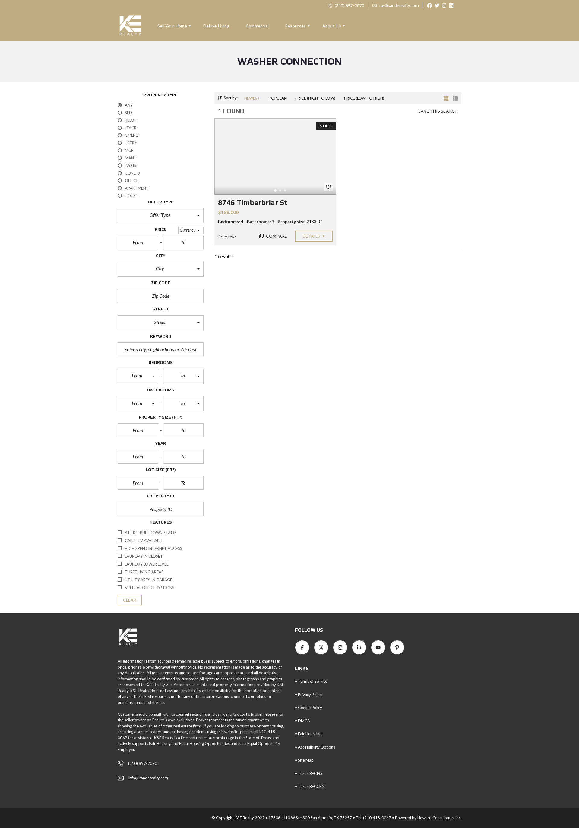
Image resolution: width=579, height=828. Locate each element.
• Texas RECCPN (309, 786)
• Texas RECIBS (308, 773)
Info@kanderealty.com (148, 777)
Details (312, 236)
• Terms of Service (311, 681)
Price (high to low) (315, 98)
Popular (277, 98)
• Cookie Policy (308, 707)
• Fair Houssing (308, 733)
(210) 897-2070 (349, 5)
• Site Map (304, 760)
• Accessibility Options (315, 747)
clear (130, 599)
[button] (161, 215)
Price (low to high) (364, 98)
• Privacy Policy (308, 694)
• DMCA (302, 720)
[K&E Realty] (130, 26)
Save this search (438, 111)
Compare (276, 236)
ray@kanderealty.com (398, 5)
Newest (252, 98)
